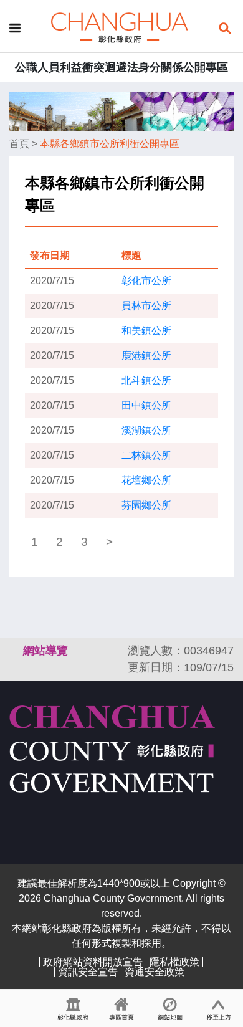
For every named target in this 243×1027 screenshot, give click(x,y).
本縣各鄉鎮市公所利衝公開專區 (109, 143)
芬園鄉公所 (146, 505)
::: (15, 650)
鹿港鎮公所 (146, 355)
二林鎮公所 (146, 455)
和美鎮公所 (146, 330)
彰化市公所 (146, 280)
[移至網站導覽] (170, 1008)
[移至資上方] (218, 1008)
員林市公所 (146, 305)
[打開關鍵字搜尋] (225, 27)
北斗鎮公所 (146, 380)
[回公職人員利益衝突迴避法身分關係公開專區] (119, 27)
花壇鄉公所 (146, 480)
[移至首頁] (121, 1008)
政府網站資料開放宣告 (93, 962)
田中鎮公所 (146, 405)
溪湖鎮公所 (146, 430)
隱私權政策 (174, 962)
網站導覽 (45, 650)
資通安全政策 (154, 972)
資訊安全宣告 (88, 972)
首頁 (19, 143)
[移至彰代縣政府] (72, 1008)
